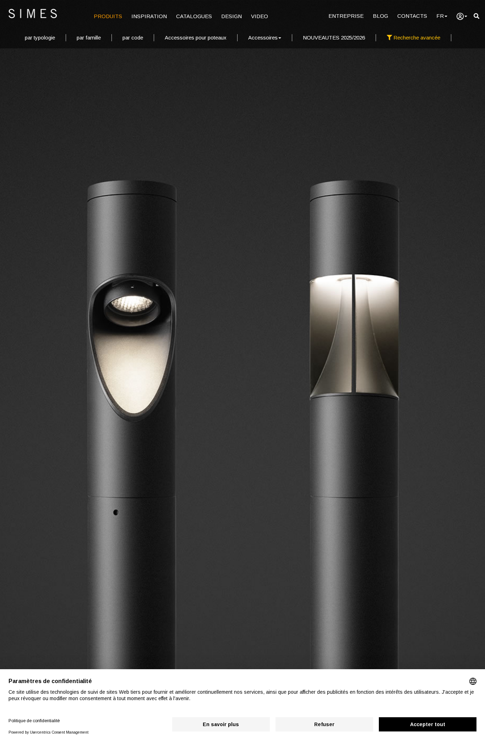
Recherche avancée (416, 38)
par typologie (40, 38)
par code (132, 38)
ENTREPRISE (346, 16)
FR (440, 16)
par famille (89, 38)
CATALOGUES (194, 16)
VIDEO (259, 16)
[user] (462, 16)
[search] (476, 16)
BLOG (380, 16)
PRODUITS (108, 16)
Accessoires (263, 38)
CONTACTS (412, 16)
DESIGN (231, 16)
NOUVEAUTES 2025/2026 (334, 38)
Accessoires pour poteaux (196, 38)
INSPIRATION (149, 16)
